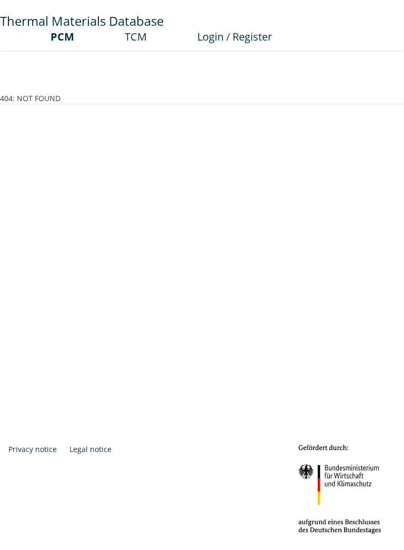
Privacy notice (32, 449)
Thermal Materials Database (82, 21)
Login (210, 37)
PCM (62, 37)
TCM (136, 37)
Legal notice (90, 449)
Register (252, 37)
